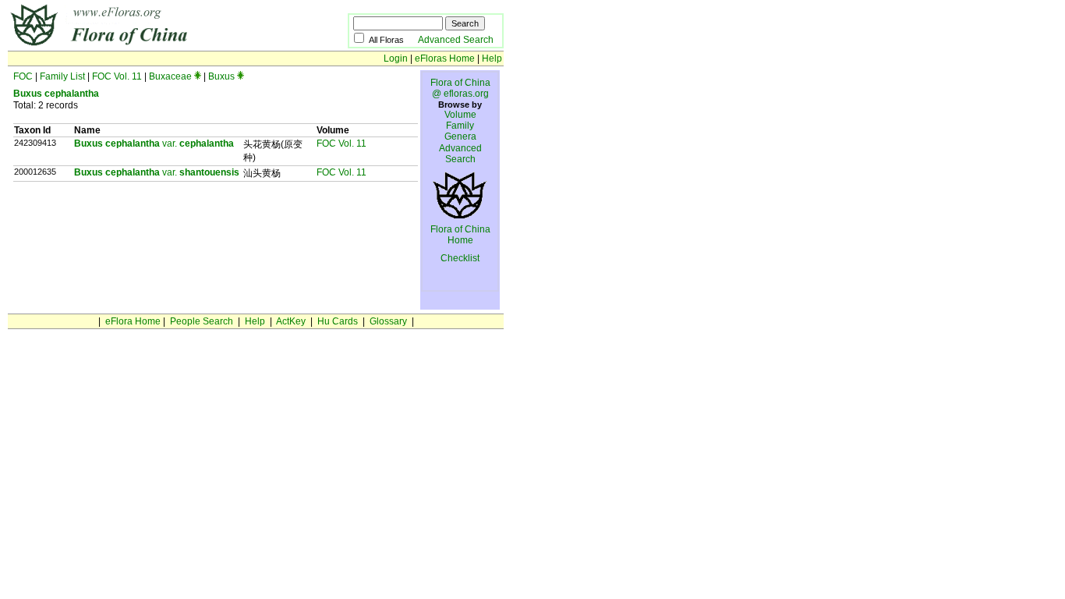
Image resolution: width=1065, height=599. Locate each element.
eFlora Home (133, 321)
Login (396, 58)
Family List (62, 76)
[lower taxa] (197, 76)
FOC (23, 76)
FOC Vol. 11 (117, 76)
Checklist (460, 258)
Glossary (388, 321)
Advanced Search (456, 39)
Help (492, 58)
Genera (460, 136)
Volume (460, 114)
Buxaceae (170, 76)
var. (154, 143)
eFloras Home (445, 58)
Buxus (221, 76)
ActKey (291, 321)
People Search (201, 321)
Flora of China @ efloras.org (460, 88)
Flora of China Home (460, 235)
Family (460, 125)
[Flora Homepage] (154, 45)
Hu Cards (337, 321)
